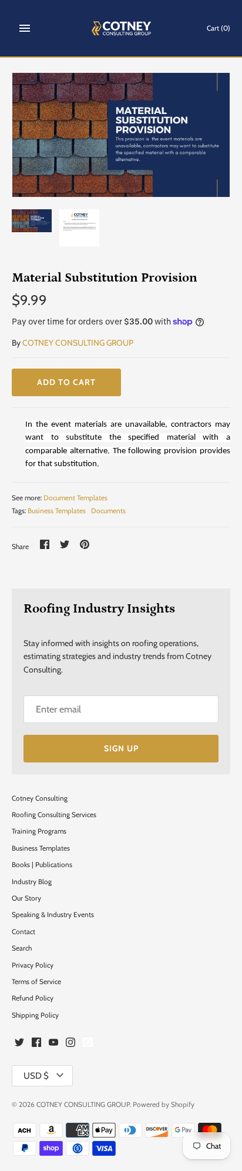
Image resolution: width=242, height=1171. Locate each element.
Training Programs (39, 831)
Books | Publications (42, 865)
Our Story (26, 898)
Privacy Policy (32, 965)
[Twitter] (19, 1043)
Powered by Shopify (163, 1104)
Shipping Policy (35, 1015)
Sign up (121, 748)
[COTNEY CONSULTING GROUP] (121, 28)
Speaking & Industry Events (53, 915)
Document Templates (75, 498)
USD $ (36, 1075)
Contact (23, 932)
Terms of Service (36, 982)
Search (22, 948)
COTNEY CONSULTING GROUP (77, 342)
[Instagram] (70, 1043)
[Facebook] (36, 1043)
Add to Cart (66, 382)
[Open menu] (25, 28)
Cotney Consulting (40, 798)
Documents (108, 511)
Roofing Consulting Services (54, 815)
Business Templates (57, 511)
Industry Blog (32, 882)
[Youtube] (53, 1043)
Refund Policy (32, 998)
